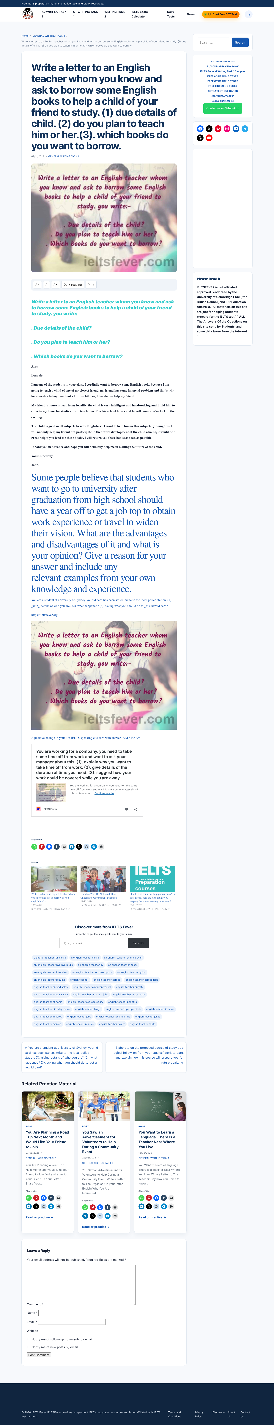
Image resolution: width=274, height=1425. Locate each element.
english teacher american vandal (92, 986)
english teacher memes (47, 1023)
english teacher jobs (79, 1016)
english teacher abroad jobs (142, 979)
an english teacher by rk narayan (123, 957)
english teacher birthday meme (52, 1009)
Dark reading (73, 284)
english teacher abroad (107, 979)
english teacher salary (112, 1023)
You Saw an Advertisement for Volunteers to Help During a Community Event (100, 1142)
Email (32, 1322)
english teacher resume (80, 1023)
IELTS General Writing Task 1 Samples (222, 71)
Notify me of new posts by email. (55, 1347)
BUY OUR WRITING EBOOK (223, 61)
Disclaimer (218, 1412)
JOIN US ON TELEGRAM (223, 101)
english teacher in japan (160, 1009)
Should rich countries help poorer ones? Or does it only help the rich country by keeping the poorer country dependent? (152, 897)
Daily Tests (171, 14)
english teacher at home (48, 1001)
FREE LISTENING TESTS (222, 85)
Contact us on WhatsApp (222, 108)
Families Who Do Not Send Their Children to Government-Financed (99, 895)
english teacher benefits (122, 1001)
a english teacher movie (85, 957)
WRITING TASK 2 (114, 14)
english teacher (79, 979)
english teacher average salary (85, 1001)
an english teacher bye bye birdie (53, 964)
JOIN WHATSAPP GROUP (223, 96)
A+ (55, 284)
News (191, 14)
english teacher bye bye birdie (123, 1009)
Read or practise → (39, 1217)
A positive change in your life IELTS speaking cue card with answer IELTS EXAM (86, 737)
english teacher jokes (147, 1016)
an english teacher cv (90, 964)
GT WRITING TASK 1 (85, 14)
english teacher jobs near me (113, 1016)
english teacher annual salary (51, 994)
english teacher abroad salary (51, 986)
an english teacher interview (50, 972)
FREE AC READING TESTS (222, 76)
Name (32, 1313)
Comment (35, 1304)
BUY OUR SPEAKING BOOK (223, 66)
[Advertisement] (223, 209)
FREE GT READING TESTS (222, 81)
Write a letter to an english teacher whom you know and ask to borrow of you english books (53, 897)
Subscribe (138, 943)
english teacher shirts (142, 1023)
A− (37, 284)
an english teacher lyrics (131, 972)
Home (25, 35)
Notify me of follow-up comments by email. (62, 1339)
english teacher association (129, 994)
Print (91, 284)
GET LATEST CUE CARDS (223, 90)
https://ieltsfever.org (44, 615)
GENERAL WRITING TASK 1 (48, 35)
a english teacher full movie (50, 957)
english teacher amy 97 (129, 986)
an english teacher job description (92, 972)
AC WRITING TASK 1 (54, 14)
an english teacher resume (49, 979)
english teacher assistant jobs (90, 994)
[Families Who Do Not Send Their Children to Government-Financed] (103, 879)
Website (32, 1331)
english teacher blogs (87, 1009)
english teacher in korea (48, 1016)
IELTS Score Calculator (140, 14)
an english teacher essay (122, 964)
